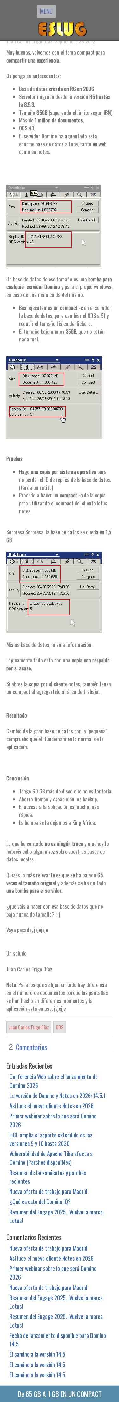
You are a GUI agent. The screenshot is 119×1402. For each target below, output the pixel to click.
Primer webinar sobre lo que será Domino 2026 (53, 1120)
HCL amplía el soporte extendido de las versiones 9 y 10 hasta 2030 (51, 1139)
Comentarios (31, 1047)
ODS (59, 1027)
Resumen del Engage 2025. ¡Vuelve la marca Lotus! (56, 1216)
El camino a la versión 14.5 (37, 1354)
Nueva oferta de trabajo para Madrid (48, 1191)
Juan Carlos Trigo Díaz (29, 1027)
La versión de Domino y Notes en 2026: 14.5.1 (58, 1095)
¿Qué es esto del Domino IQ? (40, 1201)
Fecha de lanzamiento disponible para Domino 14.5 (58, 1339)
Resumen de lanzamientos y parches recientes (48, 1176)
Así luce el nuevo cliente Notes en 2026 (52, 1105)
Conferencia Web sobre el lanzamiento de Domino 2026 (54, 1080)
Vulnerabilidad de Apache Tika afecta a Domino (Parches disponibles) (51, 1157)
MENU (46, 11)
